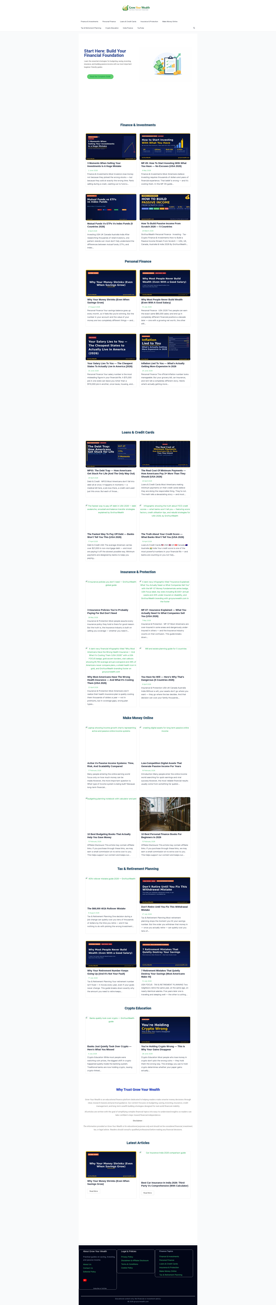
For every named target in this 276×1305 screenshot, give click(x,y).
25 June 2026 (147, 371)
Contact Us (88, 1268)
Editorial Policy (89, 1272)
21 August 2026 (94, 307)
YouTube (140, 28)
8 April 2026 (92, 231)
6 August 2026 (93, 913)
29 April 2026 (93, 478)
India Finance (128, 28)
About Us (87, 1264)
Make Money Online (169, 21)
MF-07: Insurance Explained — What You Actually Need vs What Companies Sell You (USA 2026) (163, 613)
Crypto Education (112, 28)
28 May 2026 (93, 617)
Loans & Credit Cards (128, 21)
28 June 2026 (147, 1054)
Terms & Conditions (129, 1264)
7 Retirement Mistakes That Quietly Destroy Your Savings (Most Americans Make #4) (163, 973)
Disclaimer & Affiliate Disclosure (135, 1260)
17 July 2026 (93, 978)
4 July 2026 (92, 1054)
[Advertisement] (138, 105)
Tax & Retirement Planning (91, 28)
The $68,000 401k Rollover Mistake (106, 908)
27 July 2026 (147, 914)
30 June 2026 (93, 371)
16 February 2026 (148, 770)
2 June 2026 (93, 170)
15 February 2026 (94, 841)
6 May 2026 (146, 170)
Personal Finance (109, 21)
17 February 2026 (94, 770)
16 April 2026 (147, 541)
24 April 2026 (147, 481)
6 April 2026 (146, 684)
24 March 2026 (147, 231)
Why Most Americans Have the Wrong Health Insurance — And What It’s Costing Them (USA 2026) (110, 680)
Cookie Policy (127, 1268)
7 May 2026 (146, 620)
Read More (94, 1191)
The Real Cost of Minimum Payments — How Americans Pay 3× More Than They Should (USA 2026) (163, 473)
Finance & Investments (89, 21)
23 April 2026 (93, 687)
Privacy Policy (127, 1257)
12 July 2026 (147, 981)
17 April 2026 (93, 541)
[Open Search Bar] (194, 28)
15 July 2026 (147, 307)
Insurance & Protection (149, 21)
